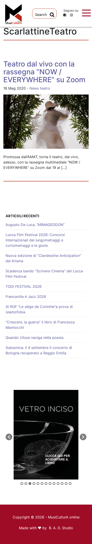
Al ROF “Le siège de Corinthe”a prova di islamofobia (39, 309)
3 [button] (30, 483)
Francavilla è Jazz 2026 (26, 296)
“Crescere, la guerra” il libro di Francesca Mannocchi (40, 325)
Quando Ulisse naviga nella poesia (34, 337)
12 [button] (66, 483)
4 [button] (34, 483)
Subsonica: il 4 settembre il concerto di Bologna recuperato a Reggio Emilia (39, 350)
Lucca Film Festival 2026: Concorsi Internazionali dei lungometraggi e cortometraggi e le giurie (35, 240)
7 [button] (46, 483)
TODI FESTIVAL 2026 (24, 286)
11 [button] (62, 483)
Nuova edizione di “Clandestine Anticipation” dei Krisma (43, 258)
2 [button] (26, 483)
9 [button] (54, 483)
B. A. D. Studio (61, 528)
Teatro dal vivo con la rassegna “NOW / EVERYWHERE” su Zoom (44, 72)
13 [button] (70, 483)
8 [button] (50, 483)
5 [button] (38, 483)
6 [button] (42, 483)
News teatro (39, 88)
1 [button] (22, 483)
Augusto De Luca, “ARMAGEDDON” (35, 224)
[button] (9, 437)
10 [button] (58, 483)
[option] (46, 434)
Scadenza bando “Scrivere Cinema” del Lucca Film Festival (44, 274)
